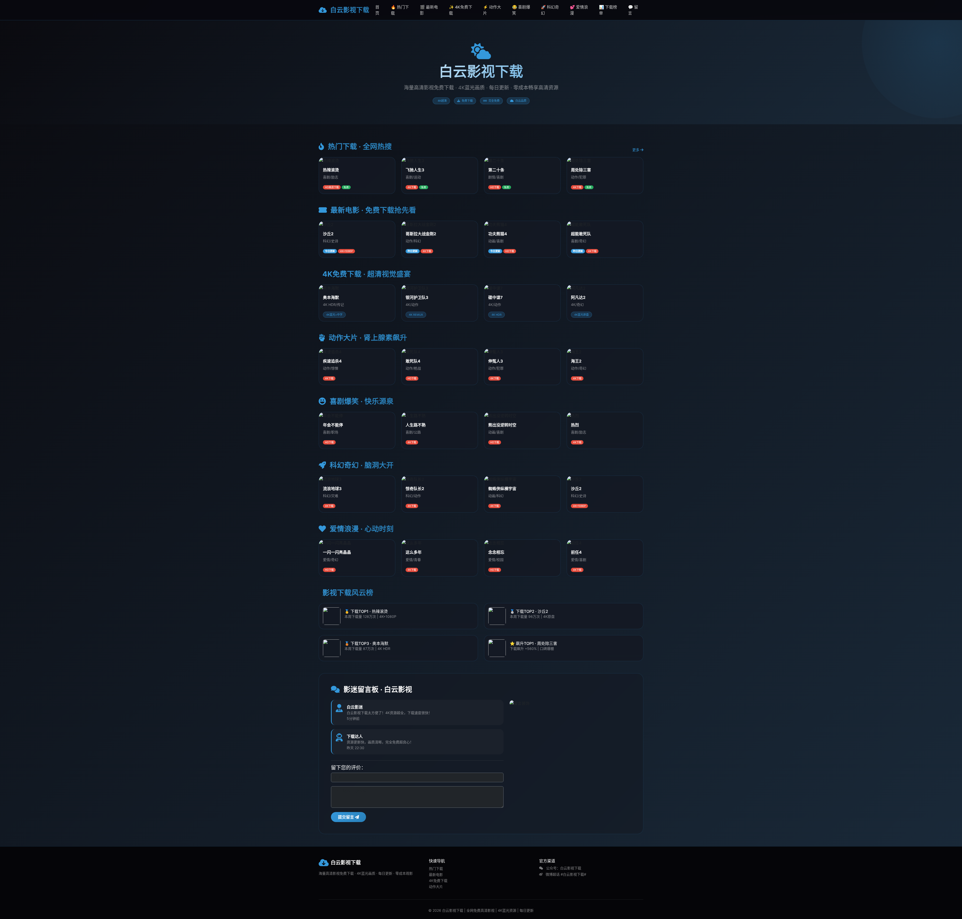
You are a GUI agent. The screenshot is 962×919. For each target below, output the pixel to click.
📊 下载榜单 (608, 10)
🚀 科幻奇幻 (550, 10)
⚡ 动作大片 (492, 10)
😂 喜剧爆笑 (521, 10)
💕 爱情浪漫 (579, 10)
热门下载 (436, 868)
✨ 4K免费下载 (460, 10)
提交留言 (346, 817)
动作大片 (436, 886)
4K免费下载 (438, 880)
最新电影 (436, 874)
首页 (377, 10)
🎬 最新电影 (429, 10)
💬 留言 (633, 10)
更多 (636, 150)
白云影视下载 (349, 10)
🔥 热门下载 (400, 10)
